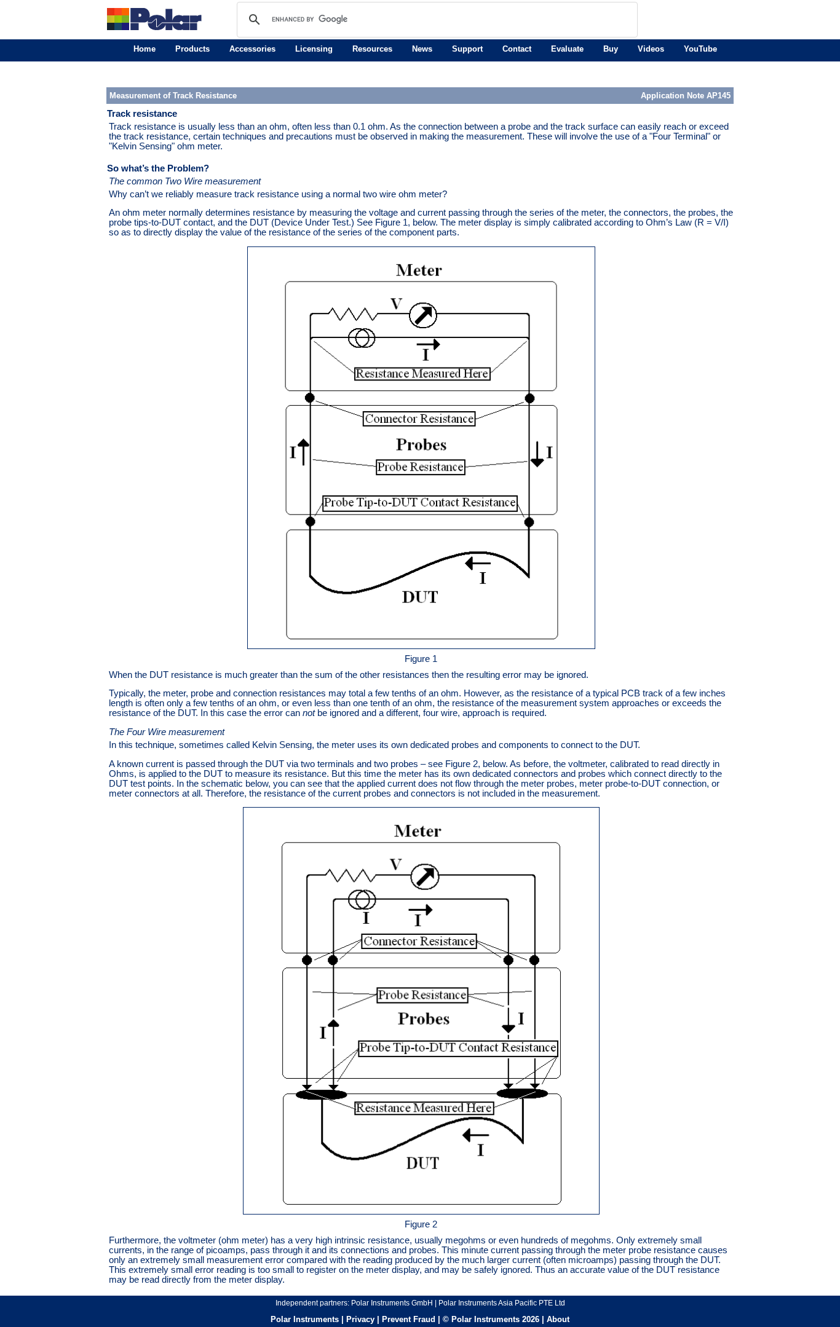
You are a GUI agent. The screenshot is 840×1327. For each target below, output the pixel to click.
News (422, 48)
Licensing (314, 48)
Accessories (252, 48)
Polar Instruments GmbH (392, 1303)
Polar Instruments (305, 1319)
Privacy (360, 1319)
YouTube (700, 48)
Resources (372, 48)
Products (192, 48)
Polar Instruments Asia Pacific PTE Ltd (501, 1303)
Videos (651, 48)
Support (467, 48)
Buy (610, 48)
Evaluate (567, 48)
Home (144, 48)
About (558, 1319)
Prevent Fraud (408, 1319)
